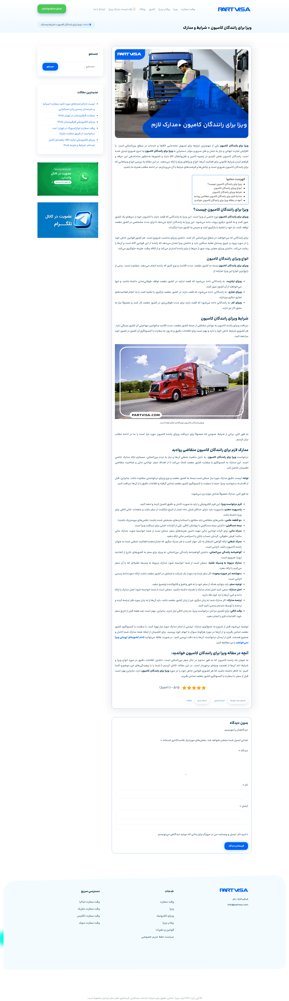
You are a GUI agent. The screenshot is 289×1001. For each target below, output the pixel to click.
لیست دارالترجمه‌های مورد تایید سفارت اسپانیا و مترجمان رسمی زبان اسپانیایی (69, 106)
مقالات (85, 24)
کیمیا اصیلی (219, 700)
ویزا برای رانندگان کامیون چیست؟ (225, 184)
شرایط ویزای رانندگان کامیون (227, 192)
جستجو (50, 67)
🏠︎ (90, 24)
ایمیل (243, 806)
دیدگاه (243, 751)
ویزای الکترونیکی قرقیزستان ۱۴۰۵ (76, 122)
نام (245, 785)
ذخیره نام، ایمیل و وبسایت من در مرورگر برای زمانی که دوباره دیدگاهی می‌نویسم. (202, 834)
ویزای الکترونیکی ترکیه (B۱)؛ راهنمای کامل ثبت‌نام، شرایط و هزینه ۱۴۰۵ (72, 142)
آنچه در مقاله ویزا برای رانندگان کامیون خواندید (218, 200)
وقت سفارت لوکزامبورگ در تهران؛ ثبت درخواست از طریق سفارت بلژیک (73, 131)
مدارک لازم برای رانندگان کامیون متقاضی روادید (218, 196)
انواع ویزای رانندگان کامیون (228, 188)
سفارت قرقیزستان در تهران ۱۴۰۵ (76, 116)
